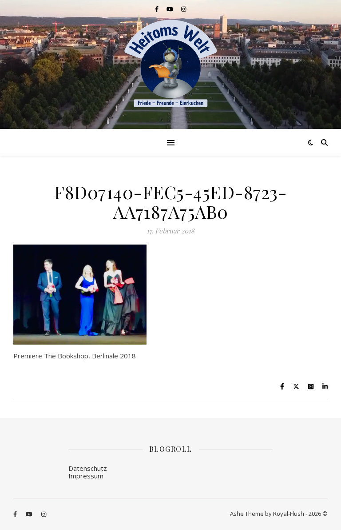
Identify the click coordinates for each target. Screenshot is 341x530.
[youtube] (170, 9)
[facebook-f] (157, 9)
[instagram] (183, 9)
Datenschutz (87, 468)
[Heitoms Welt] (170, 63)
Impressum (85, 475)
